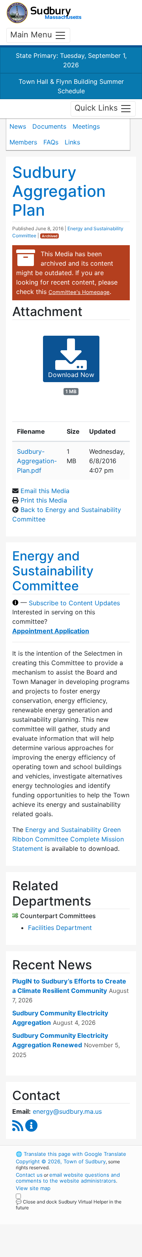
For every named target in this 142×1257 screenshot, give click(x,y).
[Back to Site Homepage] (44, 13)
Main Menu (32, 34)
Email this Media (45, 491)
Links (72, 142)
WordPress (50, 1215)
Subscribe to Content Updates (74, 602)
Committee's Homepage (79, 292)
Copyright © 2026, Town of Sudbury (61, 1161)
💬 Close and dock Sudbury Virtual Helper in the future (68, 1205)
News (17, 126)
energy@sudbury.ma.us (67, 1111)
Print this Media (44, 500)
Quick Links (97, 108)
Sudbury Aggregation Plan (59, 191)
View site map (33, 1188)
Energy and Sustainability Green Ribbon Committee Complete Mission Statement (68, 839)
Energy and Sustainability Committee (52, 571)
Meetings (86, 126)
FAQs (50, 142)
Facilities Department (60, 928)
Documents (49, 126)
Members (23, 142)
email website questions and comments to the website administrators (68, 1178)
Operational (64, 1252)
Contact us (29, 1175)
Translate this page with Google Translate (71, 1154)
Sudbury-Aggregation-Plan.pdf (37, 460)
